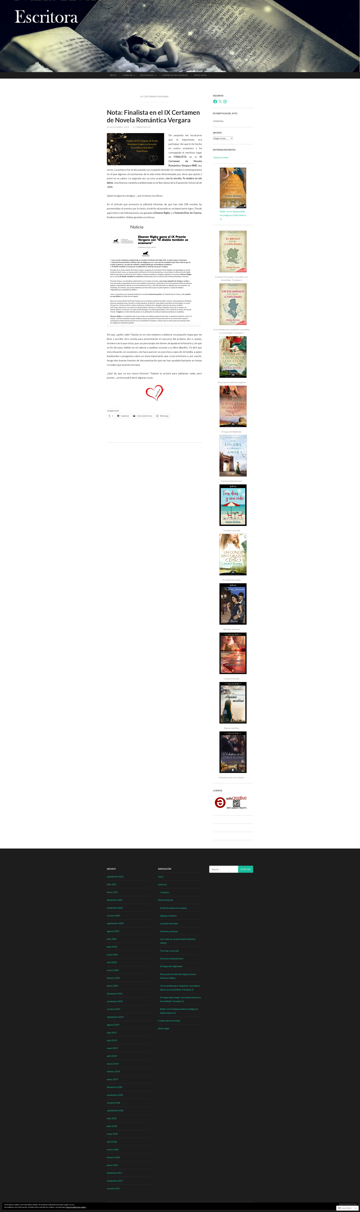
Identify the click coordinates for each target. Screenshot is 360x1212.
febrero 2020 (113, 978)
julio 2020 (111, 939)
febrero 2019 (113, 1071)
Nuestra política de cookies (76, 1207)
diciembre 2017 (114, 1172)
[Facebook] (215, 101)
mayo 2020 (112, 954)
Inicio (113, 75)
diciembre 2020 (114, 900)
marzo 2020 (113, 970)
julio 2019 (111, 1032)
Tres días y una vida (169, 950)
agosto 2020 (113, 931)
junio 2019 (112, 1040)
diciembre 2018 (114, 1087)
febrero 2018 (113, 1157)
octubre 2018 (113, 1102)
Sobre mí (127, 75)
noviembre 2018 (115, 1095)
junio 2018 (112, 1126)
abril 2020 (112, 962)
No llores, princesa (169, 931)
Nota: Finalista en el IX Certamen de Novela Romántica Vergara (153, 116)
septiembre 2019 (115, 1017)
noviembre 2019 (115, 1001)
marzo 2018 (113, 1149)
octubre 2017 (113, 1188)
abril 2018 (112, 1141)
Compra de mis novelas (175, 75)
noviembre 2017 (115, 1180)
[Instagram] (225, 101)
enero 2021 (112, 892)
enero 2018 (112, 1165)
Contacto (164, 892)
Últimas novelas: (221, 157)
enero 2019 (112, 1079)
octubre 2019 (113, 1009)
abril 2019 (112, 1056)
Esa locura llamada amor (171, 958)
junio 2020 (112, 946)
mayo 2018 (112, 1133)
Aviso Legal (200, 75)
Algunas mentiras (168, 915)
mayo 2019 (112, 1048)
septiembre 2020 (115, 923)
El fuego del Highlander (171, 966)
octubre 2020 (113, 915)
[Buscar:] (231, 869)
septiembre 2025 (115, 876)
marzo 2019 (113, 1063)
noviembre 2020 (115, 907)
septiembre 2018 (115, 1110)
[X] (220, 101)
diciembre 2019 (114, 993)
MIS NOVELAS (147, 75)
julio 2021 (111, 884)
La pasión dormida (169, 923)
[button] (233, 256)
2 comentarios (141, 127)
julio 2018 (111, 1118)
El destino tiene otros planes (173, 908)
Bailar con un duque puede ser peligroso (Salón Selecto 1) (233, 215)
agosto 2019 (113, 1024)
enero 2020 (112, 985)
